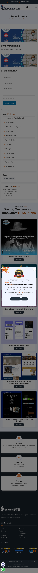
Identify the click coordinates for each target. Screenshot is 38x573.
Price (24, 299)
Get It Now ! (15, 299)
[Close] (34, 269)
